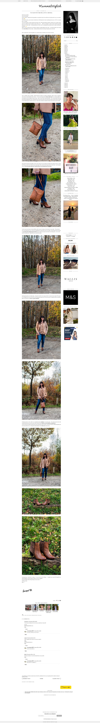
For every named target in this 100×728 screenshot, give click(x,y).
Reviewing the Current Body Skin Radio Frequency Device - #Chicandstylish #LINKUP (70, 112)
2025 (65, 46)
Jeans (25, 615)
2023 (65, 49)
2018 (65, 84)
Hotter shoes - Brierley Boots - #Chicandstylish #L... (69, 63)
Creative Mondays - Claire (71, 178)
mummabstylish (29, 647)
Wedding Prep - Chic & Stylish (70, 195)
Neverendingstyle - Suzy (71, 185)
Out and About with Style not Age (70, 55)
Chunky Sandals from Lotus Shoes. (55, 611)
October (66, 69)
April (66, 77)
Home (41, 678)
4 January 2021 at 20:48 (37, 647)
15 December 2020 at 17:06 (31, 654)
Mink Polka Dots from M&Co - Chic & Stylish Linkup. (49, 612)
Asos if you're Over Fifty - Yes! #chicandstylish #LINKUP (71, 128)
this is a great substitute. (34, 298)
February (66, 80)
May (66, 76)
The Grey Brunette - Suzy (71, 189)
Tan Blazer (39, 615)
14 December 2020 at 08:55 (33, 621)
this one (43, 425)
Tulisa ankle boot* (49, 96)
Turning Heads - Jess (71, 181)
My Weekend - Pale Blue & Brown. (35, 611)
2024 (65, 47)
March (66, 78)
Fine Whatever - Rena (71, 188)
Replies (26, 629)
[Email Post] (22, 614)
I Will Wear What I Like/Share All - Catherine (71, 190)
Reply (25, 627)
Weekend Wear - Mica (71, 179)
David (25, 654)
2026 (65, 45)
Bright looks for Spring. (71, 173)
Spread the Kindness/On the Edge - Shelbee (71, 187)
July (66, 73)
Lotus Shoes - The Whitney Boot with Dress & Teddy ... (70, 66)
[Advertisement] (50, 703)
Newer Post (26, 678)
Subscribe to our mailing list (50, 713)
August (66, 72)
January (66, 81)
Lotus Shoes (26, 28)
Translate (73, 236)
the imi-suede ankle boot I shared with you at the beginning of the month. (38, 166)
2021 (65, 51)
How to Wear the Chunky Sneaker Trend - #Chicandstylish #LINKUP (71, 151)
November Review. (68, 64)
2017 (65, 85)
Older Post (56, 678)
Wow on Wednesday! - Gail (71, 182)
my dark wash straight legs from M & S (30, 231)
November (66, 68)
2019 (65, 83)
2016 (65, 87)
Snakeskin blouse (34, 615)
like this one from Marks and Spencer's (49, 423)
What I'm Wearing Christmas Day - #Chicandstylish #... (70, 59)
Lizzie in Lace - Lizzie (71, 186)
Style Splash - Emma (71, 180)
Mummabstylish (50, 6)
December (66, 54)
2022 (65, 50)
